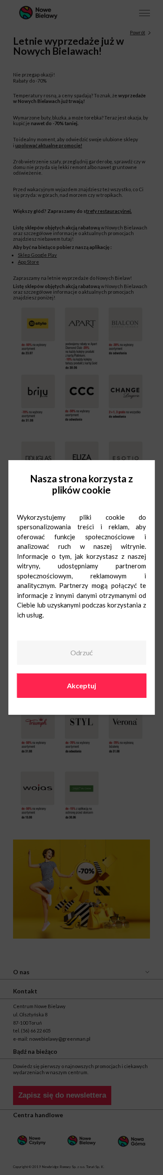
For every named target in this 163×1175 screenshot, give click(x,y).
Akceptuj (81, 685)
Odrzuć (81, 652)
